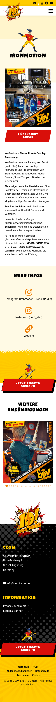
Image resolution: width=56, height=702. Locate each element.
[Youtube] (51, 3)
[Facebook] (46, 3)
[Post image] (28, 452)
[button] (52, 11)
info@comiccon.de (18, 583)
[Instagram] (42, 3)
